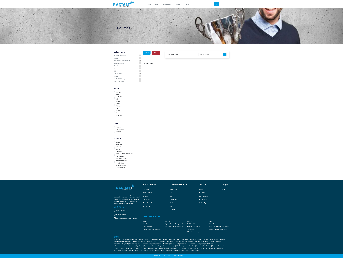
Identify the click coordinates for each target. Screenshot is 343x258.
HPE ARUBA (144, 250)
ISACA (159, 239)
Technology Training (120, 56)
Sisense (154, 246)
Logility (137, 250)
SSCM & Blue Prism (166, 248)
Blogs (223, 189)
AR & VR (211, 221)
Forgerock (161, 246)
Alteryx (212, 242)
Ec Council (177, 239)
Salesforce (129, 239)
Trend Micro (207, 246)
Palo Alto (179, 242)
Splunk (172, 244)
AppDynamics (195, 250)
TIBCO (178, 246)
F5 (141, 248)
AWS (171, 193)
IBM (183, 239)
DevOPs (167, 221)
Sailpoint (152, 244)
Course (156, 4)
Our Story (146, 189)
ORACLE (172, 203)
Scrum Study (214, 239)
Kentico (223, 246)
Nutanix (145, 244)
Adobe (165, 239)
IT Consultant (203, 199)
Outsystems (203, 248)
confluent (169, 250)
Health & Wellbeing (119, 79)
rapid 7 (157, 250)
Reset (156, 53)
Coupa (139, 244)
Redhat (147, 239)
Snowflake (117, 244)
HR (114, 68)
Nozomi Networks (214, 248)
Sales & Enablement (119, 63)
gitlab (162, 250)
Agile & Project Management (174, 224)
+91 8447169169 (120, 211)
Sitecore (198, 246)
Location (145, 196)
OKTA (151, 250)
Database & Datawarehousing (174, 226)
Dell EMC (218, 242)
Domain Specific (118, 74)
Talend (116, 242)
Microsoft (117, 239)
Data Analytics (147, 226)
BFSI (115, 71)
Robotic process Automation (218, 229)
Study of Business (119, 81)
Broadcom (132, 244)
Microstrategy (170, 246)
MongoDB (125, 244)
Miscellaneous (118, 66)
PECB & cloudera (160, 242)
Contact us (146, 199)
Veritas (143, 242)
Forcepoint (215, 246)
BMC (129, 242)
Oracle (170, 239)
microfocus (150, 242)
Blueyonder (129, 248)
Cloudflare (192, 246)
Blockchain (212, 224)
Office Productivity (193, 232)
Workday (131, 246)
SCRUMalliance (209, 244)
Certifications (167, 4)
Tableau (153, 239)
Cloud (144, 221)
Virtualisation (191, 229)
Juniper (191, 242)
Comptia (205, 239)
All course (173, 210)
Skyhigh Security (193, 248)
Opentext (147, 246)
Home (149, 4)
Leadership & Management (122, 61)
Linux (187, 250)
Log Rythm (176, 248)
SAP (171, 206)
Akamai (131, 250)
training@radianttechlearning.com (126, 218)
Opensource (123, 242)
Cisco (188, 239)
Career (201, 189)
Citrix (199, 239)
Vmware (193, 239)
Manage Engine (154, 248)
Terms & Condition (148, 203)
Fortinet (158, 244)
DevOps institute (181, 244)
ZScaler (184, 248)
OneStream (177, 250)
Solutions (178, 4)
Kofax (122, 248)
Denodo (116, 248)
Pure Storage (117, 250)
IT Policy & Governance (194, 224)
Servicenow (191, 244)
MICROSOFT (173, 189)
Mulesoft (136, 242)
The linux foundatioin (201, 242)
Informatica (170, 242)
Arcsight (136, 248)
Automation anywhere (120, 246)
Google (141, 239)
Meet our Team (147, 193)
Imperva (184, 246)
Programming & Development (152, 229)
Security (189, 221)
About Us (188, 4)
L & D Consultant (204, 196)
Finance (116, 76)
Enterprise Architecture (194, 226)
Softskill (116, 58)
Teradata (166, 244)
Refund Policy (147, 206)
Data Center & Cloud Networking (219, 226)
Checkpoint (200, 244)
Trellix (125, 250)
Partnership (202, 203)
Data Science (147, 224)
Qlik (183, 250)
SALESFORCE (173, 199)
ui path (185, 242)
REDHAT (172, 196)
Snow (146, 248)
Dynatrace (139, 246)
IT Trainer (202, 193)
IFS (222, 248)
